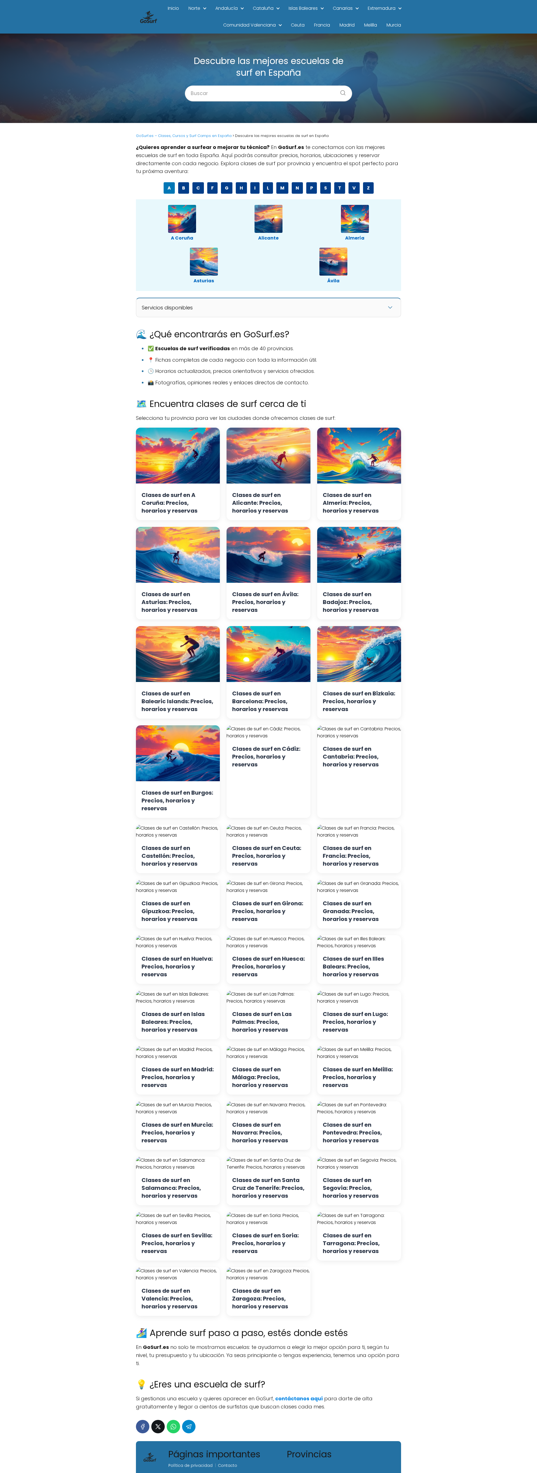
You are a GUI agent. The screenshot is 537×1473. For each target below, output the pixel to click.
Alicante (268, 238)
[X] (158, 1426)
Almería (354, 238)
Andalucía (226, 8)
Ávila (333, 281)
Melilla (370, 25)
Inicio (173, 8)
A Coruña (182, 238)
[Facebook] (142, 1426)
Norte (194, 8)
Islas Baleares (303, 8)
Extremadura (381, 8)
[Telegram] (189, 1426)
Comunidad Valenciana (249, 25)
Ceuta (298, 25)
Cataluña (263, 8)
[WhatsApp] (173, 1426)
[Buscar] (341, 91)
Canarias (343, 8)
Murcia (394, 25)
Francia (322, 25)
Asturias (204, 281)
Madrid (347, 25)
